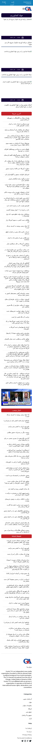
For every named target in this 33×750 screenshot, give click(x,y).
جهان (30, 702)
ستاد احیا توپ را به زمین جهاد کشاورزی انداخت (16, 75)
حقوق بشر (29, 712)
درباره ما (29, 731)
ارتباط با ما (29, 728)
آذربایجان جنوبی (27, 699)
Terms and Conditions (24, 738)
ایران (30, 718)
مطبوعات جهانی (27, 705)
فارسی (12, 2)
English (4, 2)
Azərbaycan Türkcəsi (27, 2)
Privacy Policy (27, 735)
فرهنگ (30, 709)
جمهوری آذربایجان (27, 715)
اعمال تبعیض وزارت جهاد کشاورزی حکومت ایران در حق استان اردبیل (18, 106)
